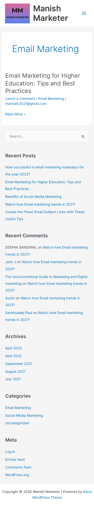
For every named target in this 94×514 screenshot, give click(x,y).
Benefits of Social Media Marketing (33, 197)
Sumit (10, 298)
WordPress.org (17, 475)
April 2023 (13, 348)
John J (10, 262)
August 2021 (15, 371)
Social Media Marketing (24, 415)
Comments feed (18, 467)
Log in (10, 452)
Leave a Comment (20, 99)
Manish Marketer (50, 13)
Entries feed (15, 459)
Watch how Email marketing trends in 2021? (40, 204)
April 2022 (13, 356)
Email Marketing (51, 99)
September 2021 (18, 364)
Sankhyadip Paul (18, 313)
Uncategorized (17, 423)
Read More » (15, 114)
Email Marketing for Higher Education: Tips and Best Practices (42, 83)
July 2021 (13, 379)
